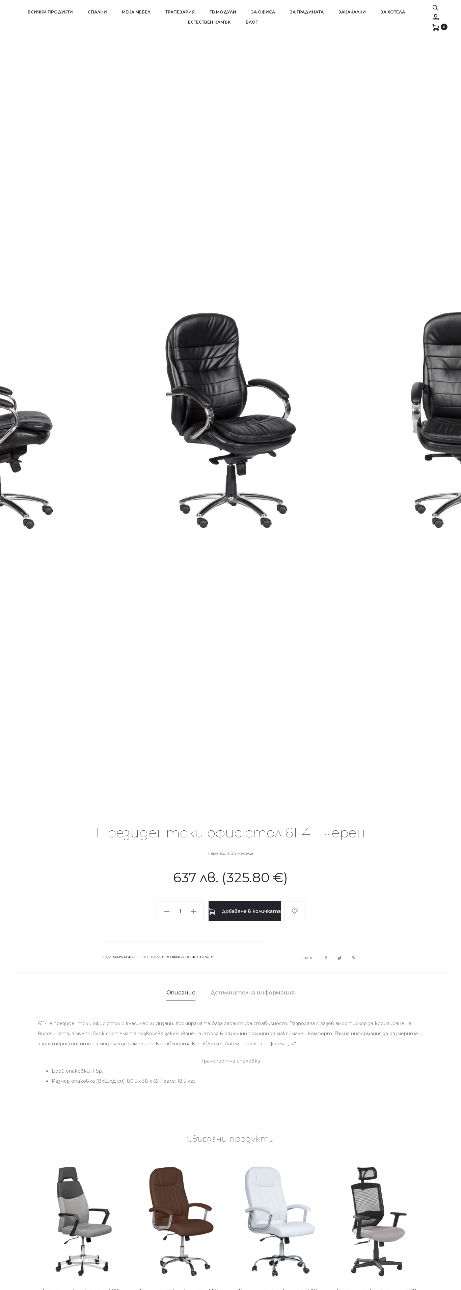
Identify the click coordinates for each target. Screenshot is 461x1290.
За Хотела (393, 11)
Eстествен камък (209, 22)
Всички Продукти (50, 11)
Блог (252, 22)
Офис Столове (200, 957)
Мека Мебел (136, 11)
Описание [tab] (180, 992)
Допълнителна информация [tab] (252, 992)
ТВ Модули (223, 11)
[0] (435, 27)
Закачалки (352, 11)
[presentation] (23, 420)
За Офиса (263, 11)
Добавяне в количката (250, 911)
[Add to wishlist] (294, 911)
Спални (97, 11)
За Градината (307, 11)
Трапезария (180, 11)
